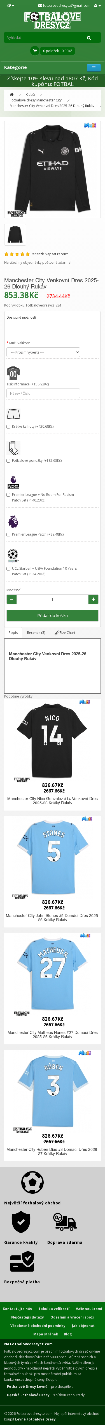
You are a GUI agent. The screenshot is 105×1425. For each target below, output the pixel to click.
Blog (68, 1334)
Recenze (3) (36, 632)
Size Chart (67, 632)
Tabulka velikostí (53, 1308)
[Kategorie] (94, 68)
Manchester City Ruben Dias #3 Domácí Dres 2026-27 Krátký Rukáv (52, 1151)
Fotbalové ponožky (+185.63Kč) (37, 460)
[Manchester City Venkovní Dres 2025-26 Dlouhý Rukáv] (52, 169)
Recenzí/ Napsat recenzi (50, 254)
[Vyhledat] (89, 37)
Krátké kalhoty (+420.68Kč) (32, 426)
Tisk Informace (18, 384)
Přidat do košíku (52, 615)
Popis (13, 632)
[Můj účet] (97, 5)
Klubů (30, 94)
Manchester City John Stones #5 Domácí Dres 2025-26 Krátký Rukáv (52, 917)
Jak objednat (83, 1325)
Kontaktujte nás (17, 1308)
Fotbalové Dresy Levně (27, 1386)
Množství (13, 590)
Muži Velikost (19, 343)
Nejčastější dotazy (27, 1317)
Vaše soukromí (89, 1308)
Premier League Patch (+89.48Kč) (38, 534)
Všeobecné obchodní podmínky (38, 1325)
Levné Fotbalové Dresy (35, 1419)
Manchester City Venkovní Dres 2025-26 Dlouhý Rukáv (52, 105)
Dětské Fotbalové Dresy (28, 1395)
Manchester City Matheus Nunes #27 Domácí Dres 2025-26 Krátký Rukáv (53, 1034)
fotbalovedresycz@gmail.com (66, 5)
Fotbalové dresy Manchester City (36, 100)
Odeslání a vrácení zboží (72, 1317)
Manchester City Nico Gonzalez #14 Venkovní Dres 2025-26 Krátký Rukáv (52, 800)
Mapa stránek (45, 1334)
